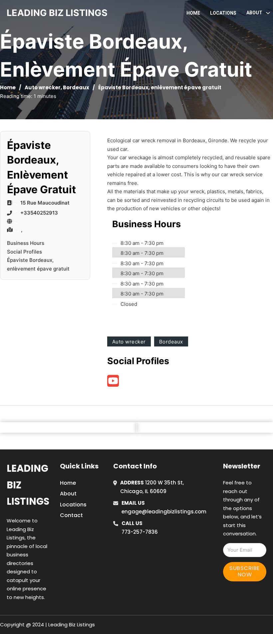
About (68, 493)
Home (193, 13)
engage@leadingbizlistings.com (164, 511)
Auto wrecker (43, 87)
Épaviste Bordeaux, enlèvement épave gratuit (38, 264)
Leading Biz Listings (28, 485)
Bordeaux (76, 87)
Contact (71, 515)
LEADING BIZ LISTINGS (57, 12)
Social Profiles (24, 252)
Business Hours (25, 243)
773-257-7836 (140, 531)
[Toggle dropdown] (268, 13)
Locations (223, 13)
